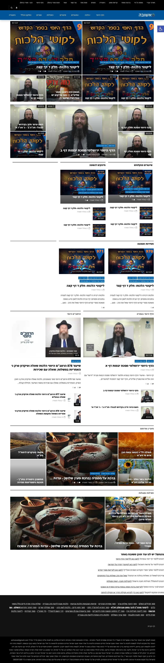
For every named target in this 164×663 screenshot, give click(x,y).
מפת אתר (83, 2)
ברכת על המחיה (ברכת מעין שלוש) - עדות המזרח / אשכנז (82, 478)
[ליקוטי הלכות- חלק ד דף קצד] (118, 48)
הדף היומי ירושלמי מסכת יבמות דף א (129, 365)
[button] (160, 29)
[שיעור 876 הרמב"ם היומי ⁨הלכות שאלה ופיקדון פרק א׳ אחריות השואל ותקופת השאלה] (74, 416)
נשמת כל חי (138, 2)
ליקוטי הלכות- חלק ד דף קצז (100, 98)
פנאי (65, 2)
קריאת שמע (113, 2)
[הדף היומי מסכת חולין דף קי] (136, 117)
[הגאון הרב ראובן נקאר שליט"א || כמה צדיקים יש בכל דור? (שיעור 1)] (64, 88)
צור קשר (73, 2)
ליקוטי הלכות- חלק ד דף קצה (57, 67)
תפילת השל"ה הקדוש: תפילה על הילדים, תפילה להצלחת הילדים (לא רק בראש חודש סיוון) (129, 516)
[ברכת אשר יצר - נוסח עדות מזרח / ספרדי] (129, 536)
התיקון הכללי (26, 15)
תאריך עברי (151, 2)
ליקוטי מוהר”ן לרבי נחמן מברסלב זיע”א (129, 607)
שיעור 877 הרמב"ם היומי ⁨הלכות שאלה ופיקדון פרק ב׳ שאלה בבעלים (40, 395)
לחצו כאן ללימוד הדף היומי (127, 558)
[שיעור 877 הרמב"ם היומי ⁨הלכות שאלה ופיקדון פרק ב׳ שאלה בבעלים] (74, 399)
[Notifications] (16, 7)
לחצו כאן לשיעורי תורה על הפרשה (122, 564)
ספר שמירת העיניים (107, 603)
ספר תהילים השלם (147, 603)
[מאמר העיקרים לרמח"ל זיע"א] (28, 445)
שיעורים (74, 15)
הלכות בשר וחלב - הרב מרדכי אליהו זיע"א (139, 481)
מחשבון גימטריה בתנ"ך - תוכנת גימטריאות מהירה (30, 481)
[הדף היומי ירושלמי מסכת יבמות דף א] (28, 88)
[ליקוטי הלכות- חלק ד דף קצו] (136, 88)
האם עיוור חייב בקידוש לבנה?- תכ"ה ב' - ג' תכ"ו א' (29, 126)
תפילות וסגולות (95, 473)
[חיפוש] (11, 7)
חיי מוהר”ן (41, 611)
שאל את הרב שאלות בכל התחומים (112, 575)
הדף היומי (39, 2)
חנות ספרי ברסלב (53, 2)
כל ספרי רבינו (130, 62)
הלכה (87, 15)
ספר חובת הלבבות (136, 614)
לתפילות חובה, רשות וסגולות (119, 581)
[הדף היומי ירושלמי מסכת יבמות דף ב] (82, 131)
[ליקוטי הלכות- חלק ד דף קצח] (28, 145)
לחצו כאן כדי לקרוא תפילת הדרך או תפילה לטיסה (122, 592)
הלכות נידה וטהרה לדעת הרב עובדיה (93, 614)
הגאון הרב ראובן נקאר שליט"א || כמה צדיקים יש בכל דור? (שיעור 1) (65, 95)
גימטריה (102, 2)
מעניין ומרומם (147, 428)
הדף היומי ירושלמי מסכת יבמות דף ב (87, 150)
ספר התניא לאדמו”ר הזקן (98, 607)
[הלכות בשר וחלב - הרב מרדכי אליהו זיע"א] (136, 472)
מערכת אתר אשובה (142, 71)
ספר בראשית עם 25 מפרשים (77, 611)
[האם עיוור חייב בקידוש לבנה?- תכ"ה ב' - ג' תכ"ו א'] (28, 117)
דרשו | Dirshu (107, 154)
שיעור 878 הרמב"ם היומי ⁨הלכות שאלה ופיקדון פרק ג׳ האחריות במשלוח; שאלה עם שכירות (46, 367)
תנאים (93, 2)
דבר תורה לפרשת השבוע (143, 62)
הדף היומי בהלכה (102, 146)
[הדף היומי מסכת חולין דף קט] (136, 145)
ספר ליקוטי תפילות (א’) (136, 611)
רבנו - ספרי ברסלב (26, 2)
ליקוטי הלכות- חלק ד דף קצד (130, 67)
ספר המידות (30, 611)
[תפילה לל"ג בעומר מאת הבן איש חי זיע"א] (136, 445)
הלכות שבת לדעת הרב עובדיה (55, 603)
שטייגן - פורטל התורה (108, 473)
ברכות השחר (125, 2)
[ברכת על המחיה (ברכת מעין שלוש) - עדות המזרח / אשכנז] (82, 459)
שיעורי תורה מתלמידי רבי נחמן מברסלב (112, 62)
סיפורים (63, 15)
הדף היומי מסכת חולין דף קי (136, 127)
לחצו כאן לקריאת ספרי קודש (110, 570)
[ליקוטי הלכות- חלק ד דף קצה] (46, 48)
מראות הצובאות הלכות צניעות (83, 603)
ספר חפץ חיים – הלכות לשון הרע (71, 607)
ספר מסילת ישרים (46, 607)
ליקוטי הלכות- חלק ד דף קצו (136, 98)
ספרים (39, 15)
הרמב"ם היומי (74, 314)
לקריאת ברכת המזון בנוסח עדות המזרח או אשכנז (122, 586)
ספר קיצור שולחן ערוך (127, 603)
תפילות (50, 15)
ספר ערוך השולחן (118, 614)
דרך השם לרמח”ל (55, 611)
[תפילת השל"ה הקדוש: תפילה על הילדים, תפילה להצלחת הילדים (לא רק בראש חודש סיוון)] (129, 510)
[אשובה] (147, 15)
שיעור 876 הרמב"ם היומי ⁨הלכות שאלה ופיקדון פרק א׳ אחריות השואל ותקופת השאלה (40, 412)
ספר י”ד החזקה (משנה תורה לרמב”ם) (108, 611)
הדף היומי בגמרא (145, 314)
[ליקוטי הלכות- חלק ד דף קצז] (100, 88)
